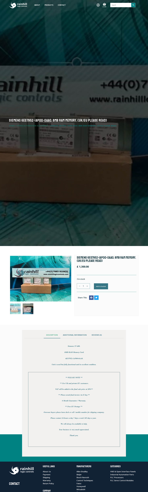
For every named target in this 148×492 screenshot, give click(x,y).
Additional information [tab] (75, 335)
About (37, 5)
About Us (47, 471)
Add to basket (101, 286)
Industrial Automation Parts (122, 474)
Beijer (79, 474)
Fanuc (79, 483)
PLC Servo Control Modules (122, 480)
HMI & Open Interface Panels (123, 471)
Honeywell (81, 486)
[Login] (98, 5)
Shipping (46, 477)
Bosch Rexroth (83, 477)
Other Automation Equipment (32, 126)
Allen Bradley (82, 471)
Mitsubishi (81, 489)
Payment (46, 474)
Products (49, 5)
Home (12, 126)
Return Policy (48, 483)
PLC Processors (117, 477)
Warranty (47, 480)
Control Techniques (85, 480)
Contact (62, 5)
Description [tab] (52, 335)
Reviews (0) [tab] (97, 335)
